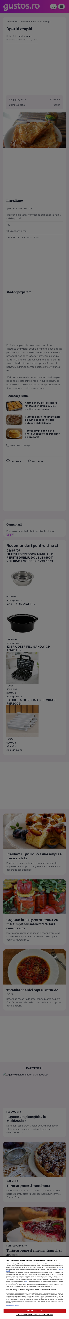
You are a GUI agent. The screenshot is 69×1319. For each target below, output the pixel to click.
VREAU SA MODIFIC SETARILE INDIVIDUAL (34, 1314)
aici (26, 1281)
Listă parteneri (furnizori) (13, 1305)
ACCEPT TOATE (34, 1310)
